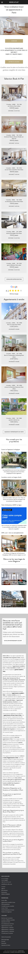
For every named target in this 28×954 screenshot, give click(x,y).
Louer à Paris (4, 908)
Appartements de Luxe (6, 925)
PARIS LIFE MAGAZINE (6, 937)
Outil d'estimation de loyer (7, 910)
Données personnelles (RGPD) (17, 952)
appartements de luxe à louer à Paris (12, 715)
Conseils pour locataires (7, 933)
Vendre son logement (6, 912)
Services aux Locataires (7, 918)
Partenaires (4, 892)
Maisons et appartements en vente (14, 432)
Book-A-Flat (14, 2)
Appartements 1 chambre (7, 927)
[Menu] (2, 2)
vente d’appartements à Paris (11, 757)
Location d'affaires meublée (8, 920)
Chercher (14, 41)
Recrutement (4, 890)
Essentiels (3, 943)
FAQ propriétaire (5, 904)
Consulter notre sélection (14, 279)
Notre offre (4, 900)
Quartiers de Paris (5, 922)
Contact (3, 886)
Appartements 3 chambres (7, 931)
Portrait (3, 941)
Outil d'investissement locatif (13, 640)
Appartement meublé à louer (8, 902)
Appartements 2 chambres (7, 929)
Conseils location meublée (7, 906)
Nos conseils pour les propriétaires (14, 440)
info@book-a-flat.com (6, 884)
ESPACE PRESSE (5, 894)
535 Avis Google (14, 294)
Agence (3, 888)
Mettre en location (14, 62)
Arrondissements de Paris (7, 923)
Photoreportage (5, 939)
